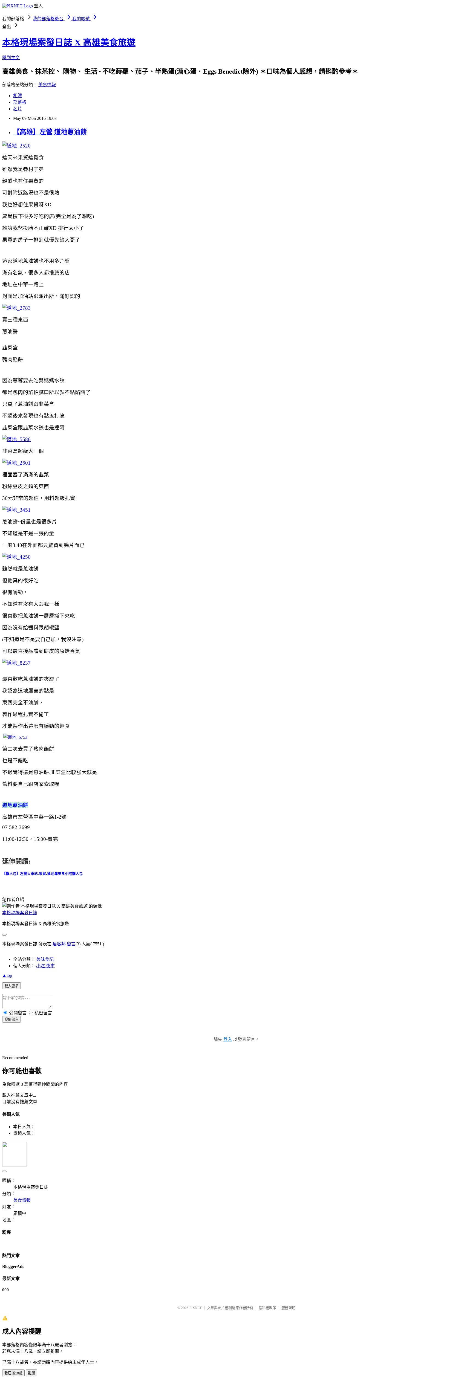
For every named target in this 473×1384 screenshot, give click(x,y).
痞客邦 (59, 944)
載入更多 (11, 986)
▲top (7, 975)
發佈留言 (11, 1019)
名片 (17, 108)
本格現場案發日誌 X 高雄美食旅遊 (68, 42)
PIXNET (195, 1308)
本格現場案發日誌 (19, 912)
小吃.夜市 (45, 965)
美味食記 (45, 959)
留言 (71, 944)
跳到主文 (11, 57)
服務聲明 (288, 1308)
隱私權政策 (267, 1308)
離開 (31, 1373)
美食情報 (47, 84)
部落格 (19, 102)
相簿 (17, 95)
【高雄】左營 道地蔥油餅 (50, 131)
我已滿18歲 (13, 1373)
